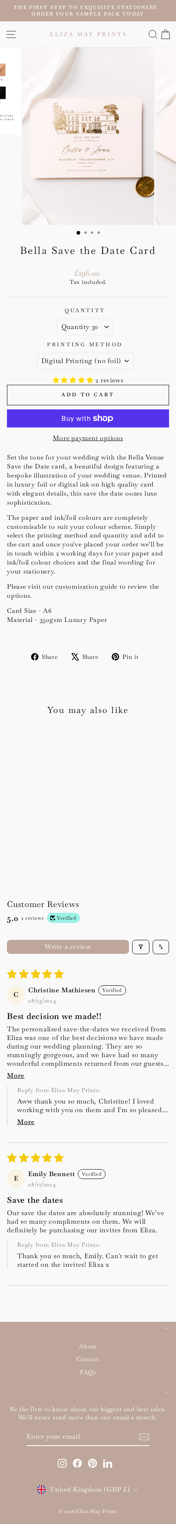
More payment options (88, 438)
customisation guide (86, 586)
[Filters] (140, 947)
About (88, 1346)
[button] (74, 380)
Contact (88, 1359)
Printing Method (85, 344)
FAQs (88, 1372)
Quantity (85, 310)
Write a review (68, 946)
